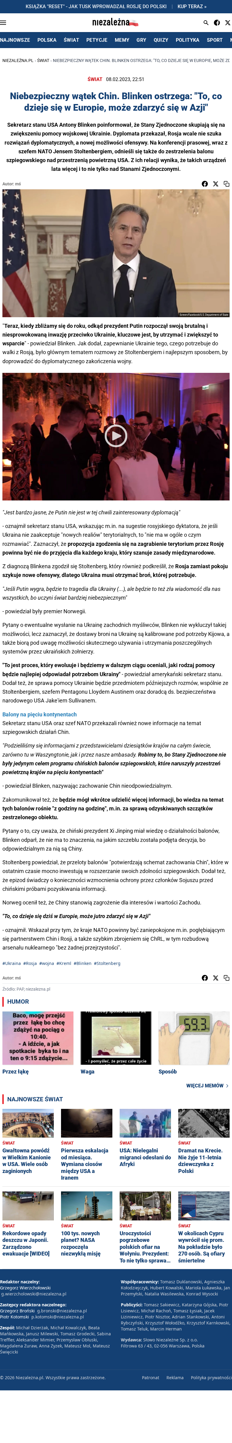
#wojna (46, 963)
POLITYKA (188, 40)
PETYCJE (97, 40)
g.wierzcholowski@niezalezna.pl (33, 1294)
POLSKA (46, 40)
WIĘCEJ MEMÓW (205, 1086)
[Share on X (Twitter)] (216, 184)
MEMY (122, 40)
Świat (43, 60)
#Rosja (30, 963)
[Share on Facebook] (205, 184)
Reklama (175, 1377)
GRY (141, 40)
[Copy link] (227, 184)
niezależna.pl (18, 60)
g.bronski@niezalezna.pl (62, 1311)
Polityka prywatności (211, 1377)
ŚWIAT (71, 40)
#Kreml (63, 963)
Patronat (150, 1377)
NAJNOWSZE (15, 40)
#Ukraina (11, 963)
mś (18, 183)
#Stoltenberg (107, 963)
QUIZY (161, 40)
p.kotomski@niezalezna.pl (57, 1317)
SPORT (215, 40)
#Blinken (83, 963)
